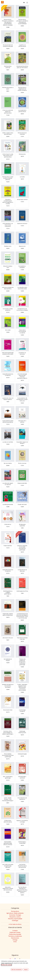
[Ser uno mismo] (7, 455)
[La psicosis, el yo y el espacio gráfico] (7, 390)
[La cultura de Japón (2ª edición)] (7, 475)
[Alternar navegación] (27, 2)
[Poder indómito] (7, 537)
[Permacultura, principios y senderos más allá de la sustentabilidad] (22, 11)
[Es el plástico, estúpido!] (22, 258)
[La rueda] (22, 168)
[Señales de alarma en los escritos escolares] (7, 676)
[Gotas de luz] (7, 516)
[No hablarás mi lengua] (7, 651)
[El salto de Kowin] (22, 496)
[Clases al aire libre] (22, 475)
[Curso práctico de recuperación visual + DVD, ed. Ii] (22, 390)
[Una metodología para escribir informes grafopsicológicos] (22, 365)
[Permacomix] (22, 146)
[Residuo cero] (7, 238)
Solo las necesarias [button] (16, 969)
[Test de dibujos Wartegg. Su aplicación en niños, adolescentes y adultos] (22, 879)
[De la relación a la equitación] (22, 789)
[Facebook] (15, 959)
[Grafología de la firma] (22, 583)
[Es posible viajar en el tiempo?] (22, 433)
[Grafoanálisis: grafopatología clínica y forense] (7, 833)
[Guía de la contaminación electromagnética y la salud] (7, 191)
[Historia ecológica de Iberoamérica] (7, 279)
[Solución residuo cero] (7, 258)
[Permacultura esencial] (7, 58)
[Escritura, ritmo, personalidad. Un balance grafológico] (7, 723)
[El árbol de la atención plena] (7, 812)
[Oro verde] (7, 322)
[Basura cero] (22, 238)
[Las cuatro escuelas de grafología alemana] (7, 856)
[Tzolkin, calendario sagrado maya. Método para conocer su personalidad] (22, 676)
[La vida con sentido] (7, 433)
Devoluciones (15, 938)
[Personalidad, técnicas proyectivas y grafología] (7, 745)
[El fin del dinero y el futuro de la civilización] (7, 215)
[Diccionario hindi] (7, 701)
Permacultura (15, 911)
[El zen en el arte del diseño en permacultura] (7, 102)
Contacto (15, 930)
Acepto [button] (26, 969)
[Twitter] (20, 959)
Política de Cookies (15, 932)
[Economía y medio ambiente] (7, 300)
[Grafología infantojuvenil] (22, 723)
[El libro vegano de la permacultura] (7, 124)
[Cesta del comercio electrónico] (23, 2)
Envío (15, 941)
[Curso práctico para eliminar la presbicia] (7, 412)
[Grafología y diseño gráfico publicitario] (7, 605)
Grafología (15, 920)
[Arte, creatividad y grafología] (7, 768)
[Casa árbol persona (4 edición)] (7, 365)
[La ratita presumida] (7, 496)
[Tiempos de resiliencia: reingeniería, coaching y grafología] (22, 651)
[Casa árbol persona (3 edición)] (7, 561)
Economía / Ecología (15, 915)
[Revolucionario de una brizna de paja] (7, 36)
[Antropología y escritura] (22, 768)
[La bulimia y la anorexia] (22, 344)
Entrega (15, 940)
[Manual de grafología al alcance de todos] (7, 344)
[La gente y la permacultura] (22, 36)
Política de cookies (6, 965)
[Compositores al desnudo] (22, 561)
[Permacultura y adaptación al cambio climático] (22, 79)
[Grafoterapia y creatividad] (22, 833)
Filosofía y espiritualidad (15, 919)
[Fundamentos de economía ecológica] (22, 300)
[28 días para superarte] (22, 516)
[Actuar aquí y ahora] (22, 191)
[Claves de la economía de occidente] (22, 322)
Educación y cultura (15, 917)
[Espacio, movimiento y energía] (22, 812)
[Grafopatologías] (22, 745)
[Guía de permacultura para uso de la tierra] (22, 58)
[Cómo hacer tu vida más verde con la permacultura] (7, 146)
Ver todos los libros (15, 924)
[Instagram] (10, 959)
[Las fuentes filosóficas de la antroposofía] (22, 856)
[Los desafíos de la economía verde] (22, 279)
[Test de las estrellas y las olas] (22, 629)
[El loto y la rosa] (22, 455)
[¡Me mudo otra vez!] (7, 629)
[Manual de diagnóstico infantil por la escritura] (7, 879)
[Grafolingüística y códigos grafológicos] (7, 583)
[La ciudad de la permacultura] (22, 102)
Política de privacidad (15, 934)
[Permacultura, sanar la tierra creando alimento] (7, 168)
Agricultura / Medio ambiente (15, 913)
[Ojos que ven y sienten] (22, 412)
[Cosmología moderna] (22, 701)
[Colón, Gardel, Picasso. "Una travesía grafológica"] (7, 789)
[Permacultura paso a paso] (7, 79)
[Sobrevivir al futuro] (22, 215)
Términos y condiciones (15, 936)
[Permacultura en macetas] (22, 124)
